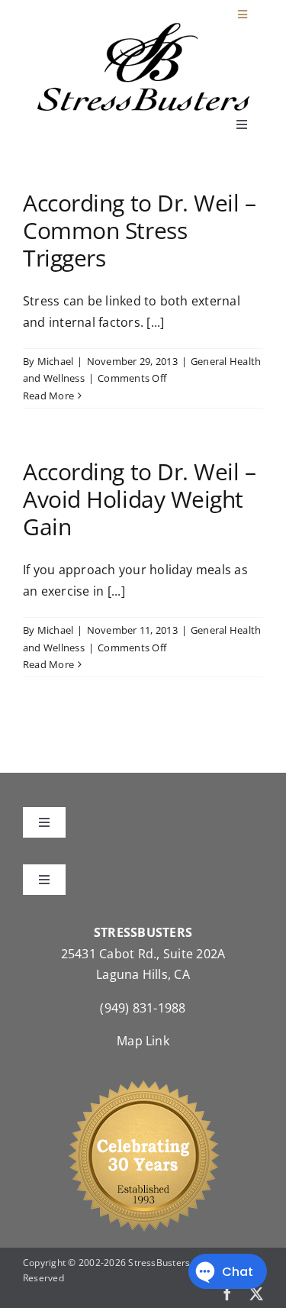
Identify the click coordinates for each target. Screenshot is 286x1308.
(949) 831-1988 (142, 1008)
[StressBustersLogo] (143, 28)
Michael (55, 361)
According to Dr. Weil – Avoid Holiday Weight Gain (139, 499)
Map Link (143, 1040)
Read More (48, 395)
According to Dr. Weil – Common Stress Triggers (139, 230)
